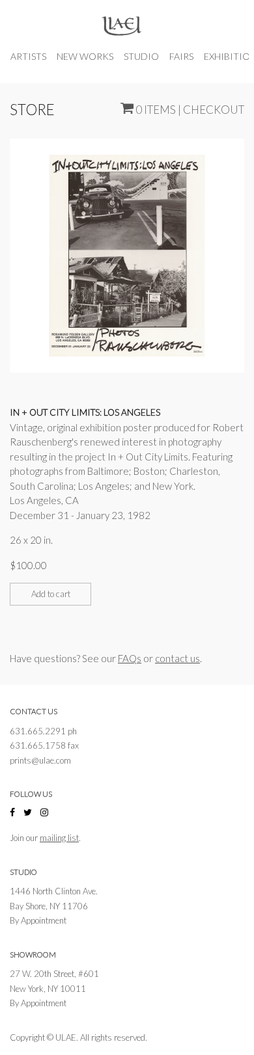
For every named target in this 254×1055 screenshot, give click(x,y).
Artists (28, 56)
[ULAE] (121, 27)
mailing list (59, 838)
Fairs (181, 56)
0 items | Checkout (189, 108)
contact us (177, 658)
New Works (85, 56)
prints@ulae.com (40, 760)
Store (32, 109)
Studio (141, 56)
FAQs (129, 658)
